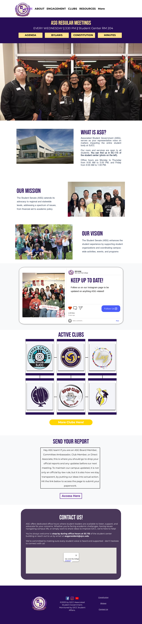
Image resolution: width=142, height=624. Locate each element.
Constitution (103, 597)
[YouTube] (77, 598)
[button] (72, 8)
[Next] (129, 82)
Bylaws (103, 603)
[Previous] (12, 82)
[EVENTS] (72, 116)
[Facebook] (67, 598)
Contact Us (103, 609)
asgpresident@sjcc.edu (77, 536)
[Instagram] (72, 598)
